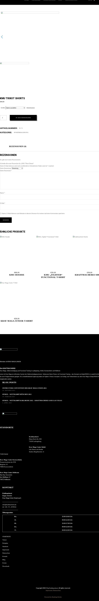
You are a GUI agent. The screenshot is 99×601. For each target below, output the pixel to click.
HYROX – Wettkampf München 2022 (17, 394)
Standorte (5, 546)
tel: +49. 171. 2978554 (9, 507)
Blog (3, 559)
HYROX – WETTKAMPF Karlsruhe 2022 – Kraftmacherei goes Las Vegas (32, 400)
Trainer (4, 540)
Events (4, 563)
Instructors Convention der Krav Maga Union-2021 (24, 388)
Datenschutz (6, 553)
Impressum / (49, 590)
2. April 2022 (7, 402)
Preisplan (5, 543)
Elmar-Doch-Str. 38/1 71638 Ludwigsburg (35, 439)
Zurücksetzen (31, 108)
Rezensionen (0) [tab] (17, 146)
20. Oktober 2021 (8, 390)
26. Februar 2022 (8, 396)
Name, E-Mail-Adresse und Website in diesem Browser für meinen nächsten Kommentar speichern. (33, 213)
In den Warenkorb (23, 117)
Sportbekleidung (21, 132)
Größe (3, 108)
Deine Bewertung (6, 168)
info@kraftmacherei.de (9, 504)
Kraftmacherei (53, 588)
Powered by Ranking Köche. (53, 597)
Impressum (5, 550)
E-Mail (2, 203)
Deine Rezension (6, 170)
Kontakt (4, 556)
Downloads (5, 566)
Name (2, 193)
